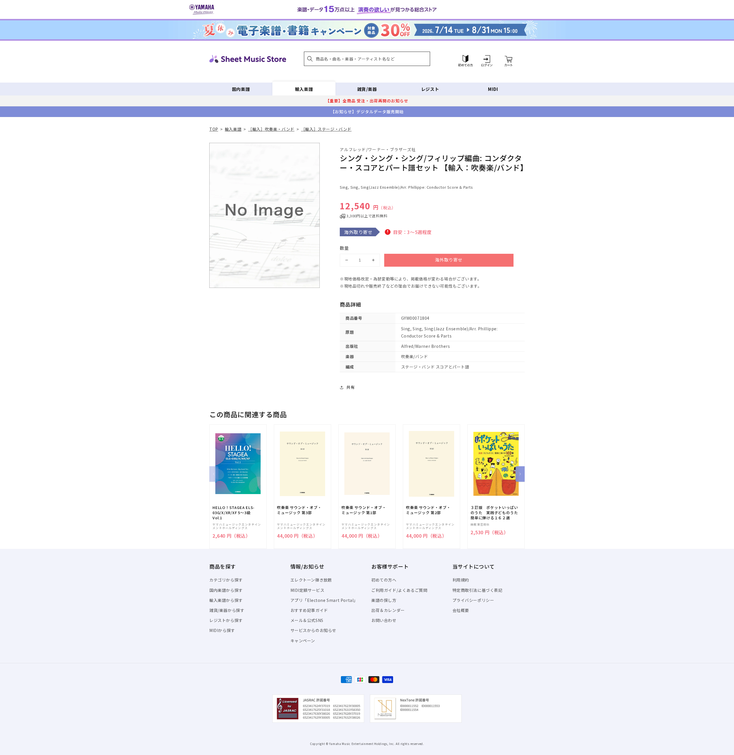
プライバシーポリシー (473, 600)
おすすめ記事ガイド (309, 610)
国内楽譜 (241, 89)
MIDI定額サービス (307, 590)
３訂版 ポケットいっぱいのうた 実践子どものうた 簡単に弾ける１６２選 (496, 512)
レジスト (430, 89)
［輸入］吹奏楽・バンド (271, 129)
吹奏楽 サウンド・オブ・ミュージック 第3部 (299, 510)
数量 (344, 248)
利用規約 (460, 580)
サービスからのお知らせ (313, 630)
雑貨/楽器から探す (226, 610)
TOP (213, 129)
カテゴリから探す (226, 580)
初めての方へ (384, 580)
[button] (367, 59)
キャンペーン (302, 640)
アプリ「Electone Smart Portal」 (324, 600)
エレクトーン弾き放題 (311, 580)
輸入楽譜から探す (226, 600)
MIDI (493, 89)
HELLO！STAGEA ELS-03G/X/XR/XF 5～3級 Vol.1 (233, 512)
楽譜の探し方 (384, 600)
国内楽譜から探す (226, 590)
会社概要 (460, 610)
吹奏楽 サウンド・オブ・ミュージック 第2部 (428, 510)
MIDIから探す (222, 630)
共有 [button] (350, 387)
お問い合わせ (384, 620)
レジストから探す (226, 620)
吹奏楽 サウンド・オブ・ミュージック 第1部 (363, 510)
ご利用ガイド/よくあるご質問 (399, 590)
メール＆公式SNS (306, 620)
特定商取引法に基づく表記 (477, 590)
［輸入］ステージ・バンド (326, 129)
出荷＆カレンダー (388, 610)
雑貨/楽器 (367, 89)
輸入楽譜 (304, 89)
